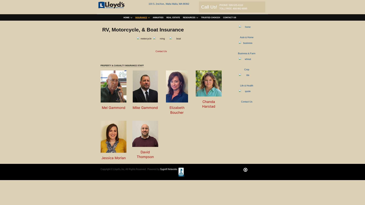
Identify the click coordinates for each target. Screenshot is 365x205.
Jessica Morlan (113, 158)
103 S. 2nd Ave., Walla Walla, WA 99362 (169, 4)
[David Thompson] (145, 134)
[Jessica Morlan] (113, 137)
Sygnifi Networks (168, 169)
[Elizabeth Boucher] (177, 86)
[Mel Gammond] (113, 86)
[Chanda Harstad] (209, 83)
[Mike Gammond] (145, 86)
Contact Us (161, 51)
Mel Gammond (113, 108)
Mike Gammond (145, 108)
